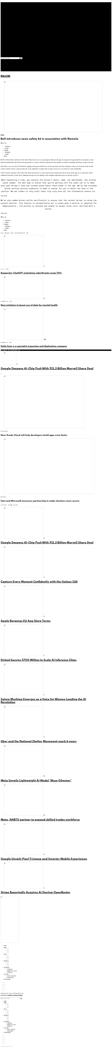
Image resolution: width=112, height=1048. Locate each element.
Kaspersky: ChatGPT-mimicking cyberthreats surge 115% (31, 273)
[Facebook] (4, 45)
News (5, 10)
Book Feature (11, 38)
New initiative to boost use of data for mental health (29, 305)
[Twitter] (4, 47)
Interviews (7, 42)
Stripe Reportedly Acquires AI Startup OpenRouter (35, 892)
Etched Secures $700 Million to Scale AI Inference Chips (38, 660)
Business (6, 30)
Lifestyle (6, 68)
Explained (10, 40)
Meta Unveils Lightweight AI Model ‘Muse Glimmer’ (36, 780)
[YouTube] (4, 51)
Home (5, 8)
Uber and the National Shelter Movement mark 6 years (39, 741)
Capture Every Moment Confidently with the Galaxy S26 (39, 581)
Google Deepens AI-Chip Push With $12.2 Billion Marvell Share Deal (47, 368)
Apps (5, 17)
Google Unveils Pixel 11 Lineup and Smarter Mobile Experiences (44, 859)
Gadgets (6, 23)
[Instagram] (4, 49)
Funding (9, 32)
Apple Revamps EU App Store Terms (26, 621)
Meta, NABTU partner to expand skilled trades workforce (40, 819)
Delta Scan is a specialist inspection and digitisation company (34, 346)
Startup (9, 35)
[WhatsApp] (4, 52)
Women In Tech (12, 33)
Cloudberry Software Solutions (15, 995)
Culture (6, 36)
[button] (21, 58)
